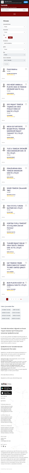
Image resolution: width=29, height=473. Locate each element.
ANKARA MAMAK (10, 137)
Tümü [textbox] (5, 27)
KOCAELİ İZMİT (10, 212)
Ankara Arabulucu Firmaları (7, 429)
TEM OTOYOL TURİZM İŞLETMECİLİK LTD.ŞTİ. (15, 207)
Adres (3, 78)
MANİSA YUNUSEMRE (11, 289)
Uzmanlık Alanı (6, 24)
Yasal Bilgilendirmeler (6, 441)
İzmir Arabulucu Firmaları (6, 430)
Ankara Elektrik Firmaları (6, 418)
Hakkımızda (3, 438)
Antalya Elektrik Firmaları (6, 422)
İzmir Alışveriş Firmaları (6, 409)
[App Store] (6, 393)
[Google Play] (6, 388)
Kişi (5, 37)
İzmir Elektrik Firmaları (6, 419)
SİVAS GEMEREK (10, 271)
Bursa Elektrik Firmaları (6, 421)
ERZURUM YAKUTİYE (11, 232)
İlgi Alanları (3, 400)
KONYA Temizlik (16, 312)
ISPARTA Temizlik (16, 318)
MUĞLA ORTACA (10, 251)
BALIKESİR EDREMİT (11, 157)
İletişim (2, 439)
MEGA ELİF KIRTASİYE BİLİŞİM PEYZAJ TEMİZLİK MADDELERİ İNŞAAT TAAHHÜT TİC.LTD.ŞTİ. (16, 129)
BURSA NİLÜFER (10, 177)
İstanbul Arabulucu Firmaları (7, 427)
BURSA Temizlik (16, 315)
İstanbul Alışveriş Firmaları (7, 406)
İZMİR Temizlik (16, 309)
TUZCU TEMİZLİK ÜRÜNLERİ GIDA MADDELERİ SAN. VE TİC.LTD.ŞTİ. (17, 151)
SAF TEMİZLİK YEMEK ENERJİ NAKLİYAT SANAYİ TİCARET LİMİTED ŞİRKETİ (16, 265)
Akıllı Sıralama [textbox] (8, 43)
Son (21, 299)
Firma (10, 37)
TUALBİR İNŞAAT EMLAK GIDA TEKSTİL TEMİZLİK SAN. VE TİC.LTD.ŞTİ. (16, 245)
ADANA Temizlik (5, 318)
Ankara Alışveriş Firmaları (6, 407)
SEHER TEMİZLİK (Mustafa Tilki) (16, 189)
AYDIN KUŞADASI (10, 93)
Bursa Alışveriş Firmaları (6, 410)
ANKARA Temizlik (6, 312)
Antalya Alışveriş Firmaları (7, 411)
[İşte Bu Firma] (6, 384)
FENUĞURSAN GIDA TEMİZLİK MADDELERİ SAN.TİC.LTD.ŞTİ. (14, 170)
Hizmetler (3, 398)
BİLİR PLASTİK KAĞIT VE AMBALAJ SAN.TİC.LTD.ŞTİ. (17, 284)
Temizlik (8, 71)
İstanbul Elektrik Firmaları (6, 417)
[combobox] (14, 26)
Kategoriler (3, 399)
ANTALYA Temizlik (6, 315)
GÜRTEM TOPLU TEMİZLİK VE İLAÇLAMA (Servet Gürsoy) (16, 225)
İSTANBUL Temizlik (6, 309)
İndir (26, 2)
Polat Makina (12, 69)
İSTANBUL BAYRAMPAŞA (12, 73)
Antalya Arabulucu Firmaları (7, 433)
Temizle (6, 64)
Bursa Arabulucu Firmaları (7, 431)
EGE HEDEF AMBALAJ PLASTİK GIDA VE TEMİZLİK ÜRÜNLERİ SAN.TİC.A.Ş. (16, 87)
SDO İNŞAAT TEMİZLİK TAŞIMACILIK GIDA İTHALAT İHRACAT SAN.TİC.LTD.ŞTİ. (15, 107)
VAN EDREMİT (9, 115)
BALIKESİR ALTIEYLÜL (11, 194)
